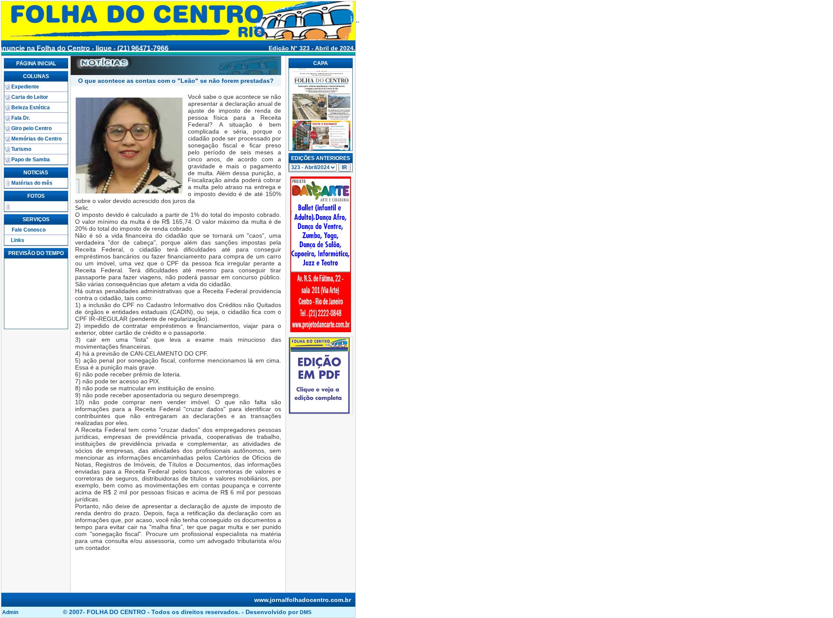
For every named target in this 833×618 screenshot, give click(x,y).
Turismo (21, 149)
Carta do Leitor (29, 97)
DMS (306, 612)
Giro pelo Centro (31, 128)
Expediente (25, 87)
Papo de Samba (30, 160)
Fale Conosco (29, 230)
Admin (10, 612)
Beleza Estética (30, 108)
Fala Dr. (20, 118)
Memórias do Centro (36, 139)
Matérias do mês (31, 183)
